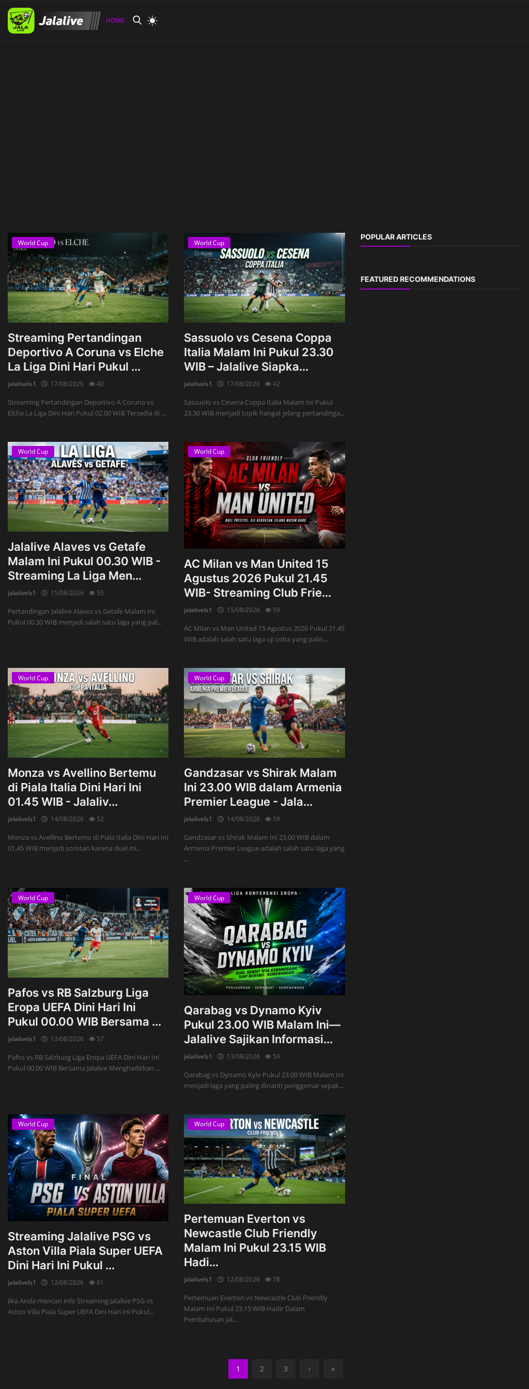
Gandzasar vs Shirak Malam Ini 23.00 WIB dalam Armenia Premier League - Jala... (263, 787)
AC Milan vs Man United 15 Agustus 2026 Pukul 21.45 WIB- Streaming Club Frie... (257, 578)
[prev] (17, 41)
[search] (137, 20)
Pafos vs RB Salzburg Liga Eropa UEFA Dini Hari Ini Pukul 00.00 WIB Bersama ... (84, 1007)
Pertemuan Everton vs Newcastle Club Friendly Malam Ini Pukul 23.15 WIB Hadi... (255, 1240)
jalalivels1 (22, 383)
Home (115, 20)
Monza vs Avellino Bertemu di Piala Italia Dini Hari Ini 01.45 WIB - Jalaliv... (82, 787)
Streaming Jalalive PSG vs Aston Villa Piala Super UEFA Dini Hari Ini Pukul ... (85, 1251)
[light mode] (149, 20)
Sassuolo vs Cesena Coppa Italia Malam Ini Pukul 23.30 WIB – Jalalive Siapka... (259, 352)
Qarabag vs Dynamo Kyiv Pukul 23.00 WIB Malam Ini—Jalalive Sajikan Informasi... (262, 1024)
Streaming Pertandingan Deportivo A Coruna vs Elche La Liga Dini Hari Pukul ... (86, 352)
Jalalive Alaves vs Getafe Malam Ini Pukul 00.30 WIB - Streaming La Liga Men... (84, 561)
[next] (511, 41)
